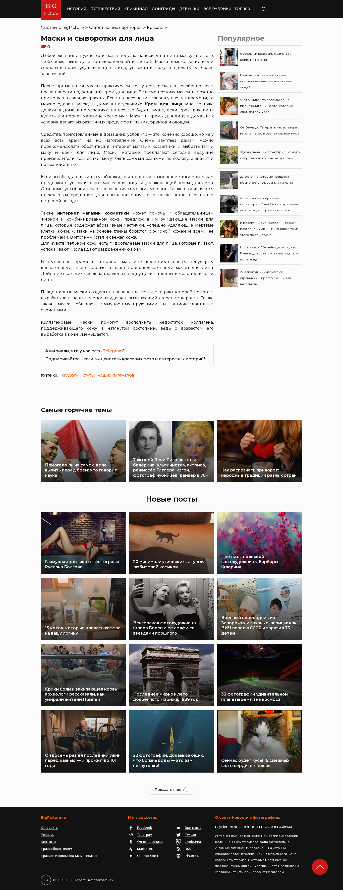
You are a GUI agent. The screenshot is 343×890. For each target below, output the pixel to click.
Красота (155, 27)
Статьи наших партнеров (115, 27)
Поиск (278, 9)
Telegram (113, 351)
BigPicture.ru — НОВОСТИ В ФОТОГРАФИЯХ (253, 827)
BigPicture (73, 27)
